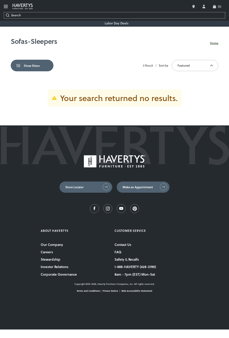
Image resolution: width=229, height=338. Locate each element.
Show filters (32, 66)
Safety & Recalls (126, 259)
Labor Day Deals (116, 23)
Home (214, 43)
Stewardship (50, 259)
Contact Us (122, 244)
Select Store (193, 6)
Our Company (52, 244)
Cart (219, 6)
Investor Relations (54, 266)
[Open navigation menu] (6, 7)
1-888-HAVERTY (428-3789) (135, 266)
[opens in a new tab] (94, 211)
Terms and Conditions (88, 290)
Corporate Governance (59, 274)
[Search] (7, 15)
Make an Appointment (138, 187)
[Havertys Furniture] (114, 166)
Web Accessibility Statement (136, 290)
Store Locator (74, 187)
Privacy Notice (110, 290)
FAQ (117, 251)
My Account (204, 6)
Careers (47, 251)
